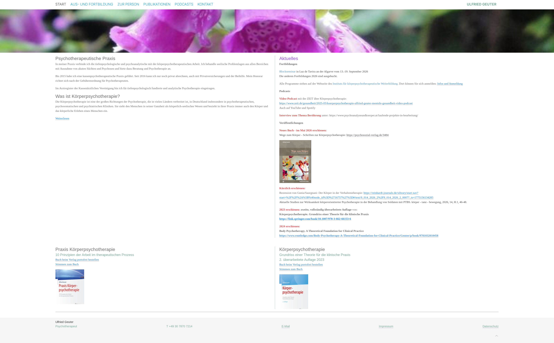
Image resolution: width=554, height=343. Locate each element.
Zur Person (128, 4)
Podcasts (184, 4)
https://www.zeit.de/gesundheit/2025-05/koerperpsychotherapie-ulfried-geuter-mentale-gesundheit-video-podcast (346, 103)
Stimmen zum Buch (67, 264)
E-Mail (286, 326)
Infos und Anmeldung (450, 83)
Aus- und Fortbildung (91, 4)
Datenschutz (491, 326)
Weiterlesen (62, 118)
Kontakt (205, 4)
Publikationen (156, 4)
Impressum (386, 326)
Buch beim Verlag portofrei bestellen (77, 259)
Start (60, 4)
